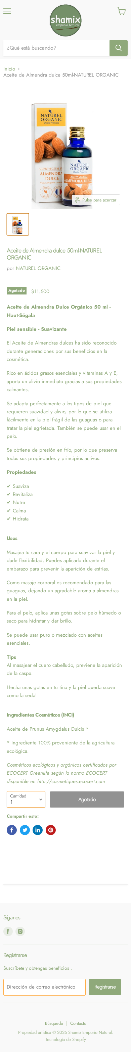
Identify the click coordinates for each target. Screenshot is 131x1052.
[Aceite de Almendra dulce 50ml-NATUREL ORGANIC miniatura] (18, 224)
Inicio (9, 69)
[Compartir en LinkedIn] (38, 830)
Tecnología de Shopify (65, 1039)
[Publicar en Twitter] (25, 830)
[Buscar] (119, 48)
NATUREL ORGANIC (38, 268)
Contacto (78, 1023)
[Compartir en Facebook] (12, 830)
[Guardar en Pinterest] (51, 830)
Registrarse (105, 987)
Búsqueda (54, 1023)
